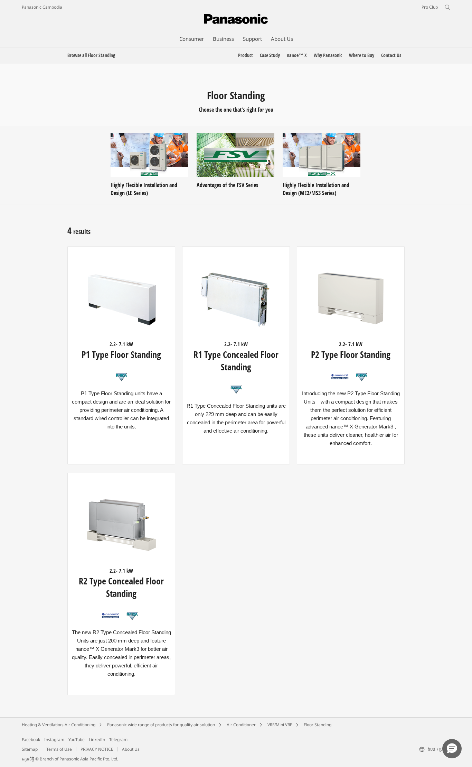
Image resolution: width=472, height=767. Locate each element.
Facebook (31, 739)
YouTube (76, 739)
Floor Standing (317, 725)
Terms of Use (59, 749)
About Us (131, 749)
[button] (452, 748)
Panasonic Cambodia (42, 7)
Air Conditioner (241, 725)
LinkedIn (97, 739)
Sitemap (30, 749)
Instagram (54, 739)
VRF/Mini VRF (279, 725)
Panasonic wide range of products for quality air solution (161, 725)
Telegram (118, 739)
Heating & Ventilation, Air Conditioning (58, 725)
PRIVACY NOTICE (97, 749)
